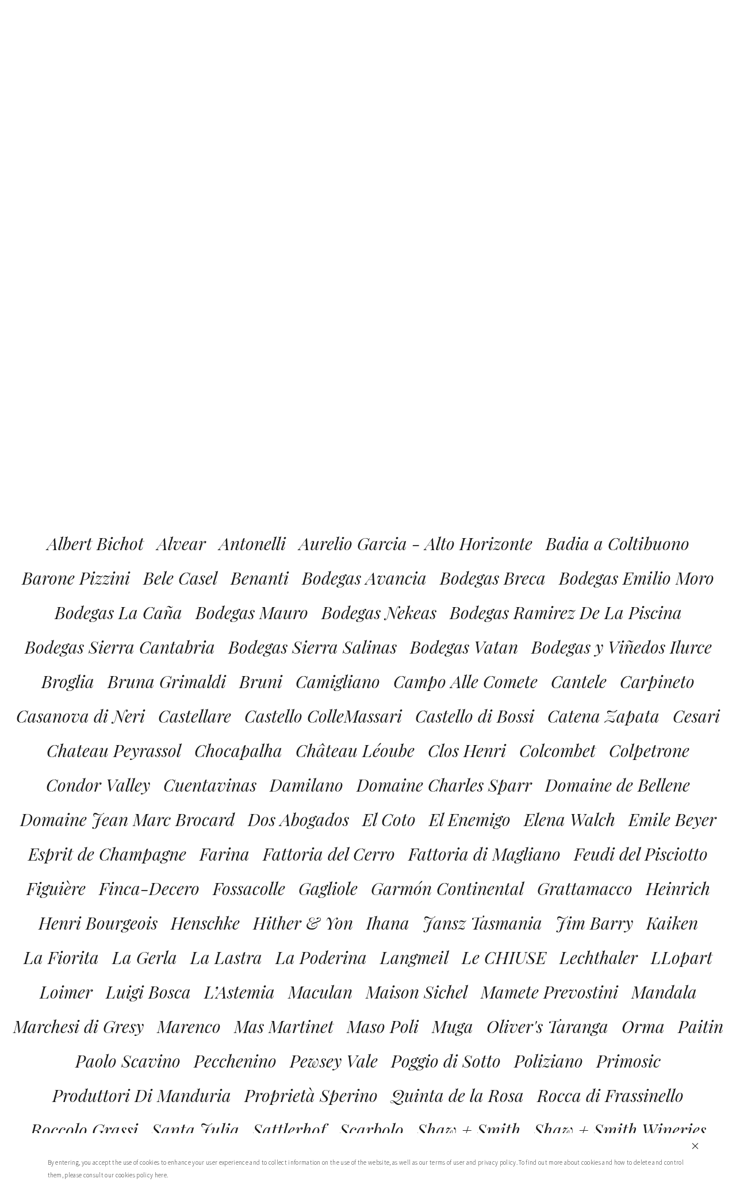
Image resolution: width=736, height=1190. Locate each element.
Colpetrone (649, 750)
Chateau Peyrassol (114, 750)
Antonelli (252, 543)
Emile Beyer (672, 819)
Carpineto (657, 681)
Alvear (181, 543)
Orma (643, 1026)
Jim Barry (594, 922)
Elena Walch (569, 819)
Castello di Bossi (474, 715)
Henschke (205, 922)
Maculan (320, 991)
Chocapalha (238, 750)
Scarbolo (371, 1129)
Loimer (66, 991)
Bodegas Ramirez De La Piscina (566, 612)
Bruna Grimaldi (167, 681)
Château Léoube (355, 750)
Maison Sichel (416, 991)
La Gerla (144, 957)
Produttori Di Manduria (141, 1095)
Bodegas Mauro (251, 612)
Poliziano (548, 1060)
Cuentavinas (209, 784)
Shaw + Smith (468, 1129)
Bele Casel (180, 577)
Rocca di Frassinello (610, 1095)
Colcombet (557, 750)
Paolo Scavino (128, 1060)
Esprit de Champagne (107, 853)
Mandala (664, 991)
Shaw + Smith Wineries (620, 1129)
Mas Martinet (284, 1026)
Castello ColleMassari (323, 715)
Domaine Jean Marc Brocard (127, 819)
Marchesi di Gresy (78, 1026)
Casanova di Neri (80, 715)
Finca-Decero (149, 888)
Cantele (579, 681)
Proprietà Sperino (311, 1095)
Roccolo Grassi (84, 1129)
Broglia (67, 681)
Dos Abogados (298, 819)
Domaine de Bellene (617, 784)
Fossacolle (249, 888)
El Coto (389, 819)
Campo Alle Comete (465, 681)
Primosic (628, 1060)
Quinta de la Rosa (457, 1095)
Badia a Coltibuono (617, 543)
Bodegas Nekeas (378, 612)
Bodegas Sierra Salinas (312, 646)
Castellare (194, 715)
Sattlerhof (289, 1129)
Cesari (696, 715)
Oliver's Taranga (547, 1026)
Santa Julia (195, 1129)
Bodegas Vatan (464, 646)
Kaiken (672, 922)
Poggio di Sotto (446, 1060)
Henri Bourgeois (98, 922)
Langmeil (414, 957)
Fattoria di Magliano (484, 853)
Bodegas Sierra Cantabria (120, 646)
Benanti (260, 577)
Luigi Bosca (148, 991)
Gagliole (328, 888)
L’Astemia (239, 991)
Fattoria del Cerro (329, 853)
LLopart (681, 957)
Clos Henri (467, 750)
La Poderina (321, 957)
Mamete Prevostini (549, 991)
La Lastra (226, 957)
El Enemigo (470, 819)
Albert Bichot (95, 543)
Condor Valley (98, 784)
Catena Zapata (603, 715)
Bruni (260, 681)
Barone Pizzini (76, 577)
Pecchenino (235, 1060)
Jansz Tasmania (482, 922)
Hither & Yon (303, 922)
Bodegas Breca (493, 577)
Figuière (56, 888)
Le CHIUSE (504, 957)
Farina (225, 853)
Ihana (387, 922)
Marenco (189, 1026)
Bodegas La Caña (118, 612)
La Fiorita (61, 957)
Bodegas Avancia (364, 577)
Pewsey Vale (334, 1060)
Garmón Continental (447, 888)
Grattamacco (584, 888)
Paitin (700, 1026)
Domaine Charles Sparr (444, 784)
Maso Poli (383, 1026)
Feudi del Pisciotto (641, 853)
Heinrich (678, 888)
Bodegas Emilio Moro (636, 577)
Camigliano (338, 681)
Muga (452, 1026)
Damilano (306, 784)
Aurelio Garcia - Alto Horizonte (415, 543)
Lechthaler (598, 957)
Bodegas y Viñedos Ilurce (621, 646)
